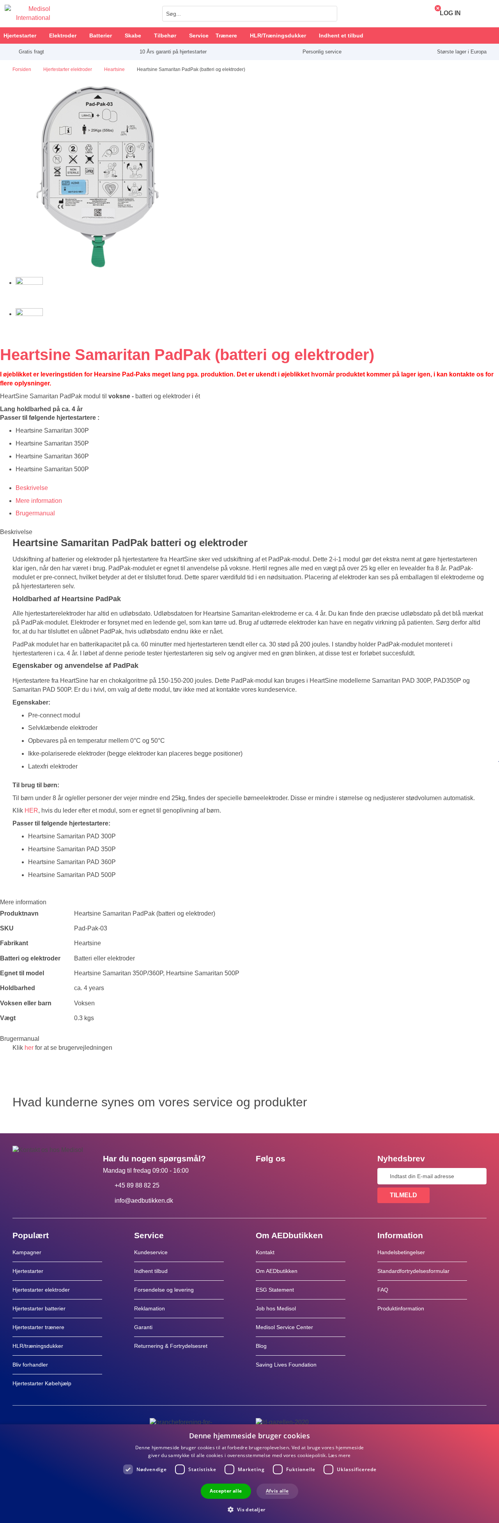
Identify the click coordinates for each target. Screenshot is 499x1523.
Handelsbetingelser (401, 1252)
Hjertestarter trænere (38, 1327)
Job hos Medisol (276, 1308)
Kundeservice (151, 1252)
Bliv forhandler (30, 1364)
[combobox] (249, 13)
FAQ (382, 1290)
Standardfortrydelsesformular (413, 1271)
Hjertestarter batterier (38, 1308)
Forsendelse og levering (164, 1290)
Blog (261, 1346)
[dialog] (249, 1473)
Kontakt (265, 1252)
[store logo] (27, 14)
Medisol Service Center (284, 1327)
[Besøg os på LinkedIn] (286, 1176)
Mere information (39, 500)
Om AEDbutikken (276, 1271)
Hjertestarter (27, 1271)
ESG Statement (275, 1290)
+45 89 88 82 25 (137, 1185)
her (29, 1047)
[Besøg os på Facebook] (264, 1176)
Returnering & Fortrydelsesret (171, 1346)
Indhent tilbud (151, 1271)
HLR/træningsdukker (37, 1346)
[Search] (329, 13)
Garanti (143, 1327)
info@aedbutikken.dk (144, 1200)
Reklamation (149, 1308)
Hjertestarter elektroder (41, 1290)
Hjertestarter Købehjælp (41, 1383)
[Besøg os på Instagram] (309, 1176)
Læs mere (339, 1455)
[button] (249, 1509)
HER (31, 810)
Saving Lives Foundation (286, 1364)
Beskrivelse (32, 488)
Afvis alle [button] (277, 1490)
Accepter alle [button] (226, 1490)
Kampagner (26, 1252)
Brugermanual (35, 513)
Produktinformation (400, 1308)
